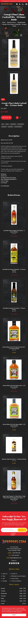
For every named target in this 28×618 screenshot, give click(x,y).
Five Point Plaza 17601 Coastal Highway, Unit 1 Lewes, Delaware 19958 (14, 548)
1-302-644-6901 (15, 555)
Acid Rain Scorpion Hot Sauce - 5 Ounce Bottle (14, 308)
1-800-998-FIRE (16, 553)
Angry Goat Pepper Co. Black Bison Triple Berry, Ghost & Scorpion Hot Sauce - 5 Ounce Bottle (14, 497)
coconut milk (20, 124)
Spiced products (11, 22)
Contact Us (14, 573)
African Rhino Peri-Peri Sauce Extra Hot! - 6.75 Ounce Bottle (14, 347)
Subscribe (21, 530)
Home (3, 22)
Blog (4, 576)
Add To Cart (5, 117)
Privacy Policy (14, 578)
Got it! (14, 614)
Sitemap (5, 581)
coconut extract (18, 126)
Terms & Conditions (16, 581)
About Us (5, 573)
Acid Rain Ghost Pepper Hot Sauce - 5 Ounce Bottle (14, 231)
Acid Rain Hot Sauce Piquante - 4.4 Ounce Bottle (14, 270)
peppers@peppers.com (16, 557)
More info (19, 611)
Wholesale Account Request (18, 576)
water (7, 124)
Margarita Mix (21, 22)
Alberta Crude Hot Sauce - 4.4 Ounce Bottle (14, 459)
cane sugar (13, 124)
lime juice (10, 126)
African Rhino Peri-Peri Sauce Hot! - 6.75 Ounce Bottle (14, 386)
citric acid (4, 126)
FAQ (4, 578)
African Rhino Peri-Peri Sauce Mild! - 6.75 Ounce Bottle (14, 425)
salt (2, 124)
